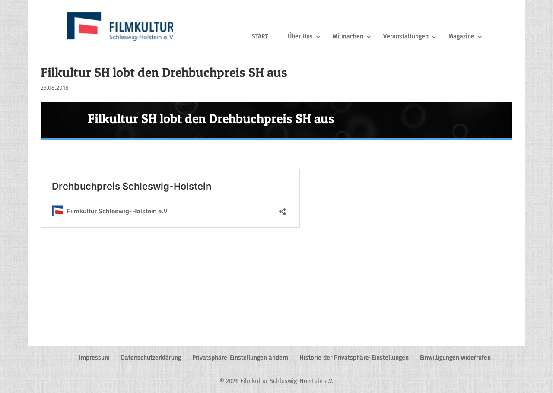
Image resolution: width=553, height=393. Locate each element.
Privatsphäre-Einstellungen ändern (240, 357)
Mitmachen (348, 36)
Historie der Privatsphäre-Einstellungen (354, 357)
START (260, 36)
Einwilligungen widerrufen (455, 357)
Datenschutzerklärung (151, 357)
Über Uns (300, 36)
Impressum (94, 357)
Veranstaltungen (406, 36)
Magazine (461, 36)
